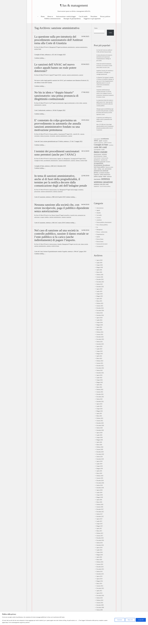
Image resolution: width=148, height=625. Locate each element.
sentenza (78, 160)
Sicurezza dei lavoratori (101, 244)
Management (53, 47)
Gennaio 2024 (99, 334)
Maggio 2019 (99, 468)
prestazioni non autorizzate (101, 170)
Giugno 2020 (99, 437)
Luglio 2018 (99, 492)
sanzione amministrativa (81, 47)
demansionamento (97, 154)
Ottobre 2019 (99, 456)
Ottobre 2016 (99, 542)
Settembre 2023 (100, 344)
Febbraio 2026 (99, 274)
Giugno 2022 (99, 380)
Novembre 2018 (100, 482)
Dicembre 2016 (100, 538)
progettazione (96, 174)
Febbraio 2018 (99, 504)
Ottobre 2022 (99, 370)
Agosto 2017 (99, 518)
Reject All (130, 619)
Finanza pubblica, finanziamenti (57, 134)
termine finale (37, 49)
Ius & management (75, 5)
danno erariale (84, 244)
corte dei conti (76, 244)
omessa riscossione (44, 136)
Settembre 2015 (100, 573)
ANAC (59, 75)
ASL (71, 134)
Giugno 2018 (99, 494)
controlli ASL (76, 134)
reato (104, 176)
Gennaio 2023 (99, 363)
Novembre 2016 (100, 540)
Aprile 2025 (99, 298)
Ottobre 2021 (99, 399)
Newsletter (94, 16)
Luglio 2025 (99, 291)
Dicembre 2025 (100, 279)
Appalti (51, 75)
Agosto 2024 (99, 317)
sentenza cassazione (58, 191)
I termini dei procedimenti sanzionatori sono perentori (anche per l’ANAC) (56, 153)
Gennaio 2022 (99, 391)
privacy (96, 172)
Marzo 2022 (99, 387)
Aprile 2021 (99, 413)
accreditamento (105, 138)
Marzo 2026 (99, 272)
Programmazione (100, 234)
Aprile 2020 (99, 442)
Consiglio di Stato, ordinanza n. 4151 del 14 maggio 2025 (50, 54)
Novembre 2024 (100, 310)
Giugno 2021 (99, 408)
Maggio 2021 (99, 411)
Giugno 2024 (99, 322)
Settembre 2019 (100, 459)
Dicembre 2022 (100, 365)
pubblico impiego (98, 176)
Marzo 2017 (99, 530)
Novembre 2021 (100, 396)
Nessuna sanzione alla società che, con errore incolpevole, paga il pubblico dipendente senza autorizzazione (61, 208)
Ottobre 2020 (99, 427)
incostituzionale (60, 103)
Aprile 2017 (99, 528)
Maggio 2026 (99, 267)
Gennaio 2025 (99, 305)
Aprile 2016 (99, 557)
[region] (74, 618)
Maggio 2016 (99, 554)
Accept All (140, 619)
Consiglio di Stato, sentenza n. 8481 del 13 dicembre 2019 (50, 166)
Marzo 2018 (99, 502)
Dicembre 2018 (100, 480)
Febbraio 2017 (99, 533)
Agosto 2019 (99, 461)
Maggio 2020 (99, 439)
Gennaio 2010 (99, 602)
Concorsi (98, 217)
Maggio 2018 (99, 497)
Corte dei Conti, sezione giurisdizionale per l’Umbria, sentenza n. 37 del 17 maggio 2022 (58, 141)
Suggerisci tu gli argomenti (92, 18)
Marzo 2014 (99, 583)
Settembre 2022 (100, 372)
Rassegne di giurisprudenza (72, 18)
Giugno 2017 (99, 523)
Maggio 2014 (99, 581)
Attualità (59, 244)
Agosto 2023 (99, 346)
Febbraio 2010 (99, 600)
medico (95, 169)
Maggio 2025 (99, 296)
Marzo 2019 (99, 473)
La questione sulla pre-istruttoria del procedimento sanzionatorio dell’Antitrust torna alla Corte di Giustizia (58, 40)
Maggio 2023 (99, 353)
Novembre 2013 (100, 588)
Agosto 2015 (99, 576)
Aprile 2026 (99, 269)
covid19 (102, 149)
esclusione (104, 154)
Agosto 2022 (99, 375)
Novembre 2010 (100, 595)
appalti (100, 140)
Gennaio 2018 (99, 506)
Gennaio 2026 (99, 277)
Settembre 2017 (100, 516)
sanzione (64, 75)
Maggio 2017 (99, 526)
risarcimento (97, 179)
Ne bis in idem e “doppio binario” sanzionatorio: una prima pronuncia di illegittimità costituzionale (56, 96)
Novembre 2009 (100, 607)
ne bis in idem (78, 103)
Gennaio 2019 (99, 478)
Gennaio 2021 (99, 420)
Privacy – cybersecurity (101, 232)
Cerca (95, 28)
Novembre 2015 (100, 569)
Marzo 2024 (99, 329)
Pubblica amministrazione (52, 18)
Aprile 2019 (99, 470)
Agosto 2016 (99, 547)
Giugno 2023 (99, 351)
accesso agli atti (97, 138)
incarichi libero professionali (99, 161)
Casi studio (99, 215)
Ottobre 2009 (99, 609)
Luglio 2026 (99, 262)
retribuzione (109, 176)
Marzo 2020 (99, 444)
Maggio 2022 (99, 382)
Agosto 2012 (99, 593)
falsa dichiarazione (98, 156)
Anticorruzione (53, 158)
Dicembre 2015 (100, 566)
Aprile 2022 (99, 384)
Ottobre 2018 (99, 485)
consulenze (111, 144)
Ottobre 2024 (99, 312)
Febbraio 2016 (99, 561)
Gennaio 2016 (99, 564)
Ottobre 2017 (99, 514)
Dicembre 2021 (100, 394)
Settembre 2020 (100, 430)
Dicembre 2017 (100, 509)
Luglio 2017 (99, 521)
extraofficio (67, 215)
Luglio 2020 (99, 435)
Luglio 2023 (99, 348)
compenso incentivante (98, 142)
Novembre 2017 (100, 511)
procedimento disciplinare (104, 172)
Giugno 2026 (99, 265)
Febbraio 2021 (99, 418)
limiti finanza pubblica (99, 167)
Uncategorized (74, 158)
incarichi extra (73, 215)
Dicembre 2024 (100, 308)
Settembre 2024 (100, 315)
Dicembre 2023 (100, 336)
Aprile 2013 (99, 590)
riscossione (52, 136)
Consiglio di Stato (38, 160)
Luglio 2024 (99, 320)
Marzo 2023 (99, 358)
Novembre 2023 (100, 339)
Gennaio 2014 (99, 585)
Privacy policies (105, 16)
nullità (103, 168)
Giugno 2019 (99, 466)
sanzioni (81, 75)
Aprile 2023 (99, 356)
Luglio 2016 (99, 550)
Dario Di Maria (40, 47)
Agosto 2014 (99, 578)
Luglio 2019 (99, 463)
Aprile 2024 (99, 327)
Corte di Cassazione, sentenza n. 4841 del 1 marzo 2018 (49, 222)
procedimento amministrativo (68, 47)
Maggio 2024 (99, 324)
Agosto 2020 (99, 432)
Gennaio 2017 (99, 535)
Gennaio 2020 (99, 449)
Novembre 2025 (100, 281)
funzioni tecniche (104, 157)
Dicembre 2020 (100, 423)
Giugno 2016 (99, 552)
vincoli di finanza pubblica (105, 186)
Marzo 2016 (99, 559)
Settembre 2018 (100, 487)
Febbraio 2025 (99, 303)
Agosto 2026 (99, 260)
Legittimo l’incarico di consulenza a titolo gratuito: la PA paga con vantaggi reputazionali (104, 72)
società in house (55, 246)
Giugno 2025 (99, 293)
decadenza (80, 189)
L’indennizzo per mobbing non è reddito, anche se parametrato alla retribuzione (104, 119)
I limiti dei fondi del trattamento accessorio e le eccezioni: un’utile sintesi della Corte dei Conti (104, 65)
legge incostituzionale (69, 103)
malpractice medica (109, 167)
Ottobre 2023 (99, 341)
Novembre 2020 (100, 425)
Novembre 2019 (100, 454)
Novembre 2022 (100, 368)
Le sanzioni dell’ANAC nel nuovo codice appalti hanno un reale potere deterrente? (55, 68)
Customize (119, 619)
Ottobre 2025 (99, 284)
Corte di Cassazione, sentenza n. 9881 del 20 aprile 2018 (49, 197)
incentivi (108, 161)
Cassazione (105, 140)
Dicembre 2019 (100, 451)
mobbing (99, 169)
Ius (50, 103)
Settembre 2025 (100, 286)
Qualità (98, 236)
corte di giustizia (97, 149)
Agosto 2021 (99, 403)
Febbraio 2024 (99, 332)
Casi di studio (83, 16)
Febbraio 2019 (99, 475)
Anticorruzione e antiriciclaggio (66, 16)
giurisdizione (97, 159)
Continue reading (39, 58)
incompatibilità (98, 163)
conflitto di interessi (107, 142)
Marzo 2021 (99, 415)
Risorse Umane (55, 215)
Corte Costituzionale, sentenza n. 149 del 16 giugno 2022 (49, 110)
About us (50, 16)
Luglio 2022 (99, 377)
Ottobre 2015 (99, 571)
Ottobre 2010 (99, 597)
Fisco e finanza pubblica (102, 224)
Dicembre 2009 (100, 605)
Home (43, 16)
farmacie (105, 156)
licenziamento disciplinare (102, 165)
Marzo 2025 (99, 301)
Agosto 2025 (99, 289)
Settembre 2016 (100, 545)
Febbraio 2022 (99, 389)
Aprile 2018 (99, 499)
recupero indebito (44, 217)
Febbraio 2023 (99, 360)
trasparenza (96, 186)
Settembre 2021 (100, 401)
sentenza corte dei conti (101, 184)
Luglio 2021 (99, 406)
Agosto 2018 (99, 490)
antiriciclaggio (74, 189)
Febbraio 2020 (99, 447)
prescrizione (37, 191)
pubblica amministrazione (105, 174)
